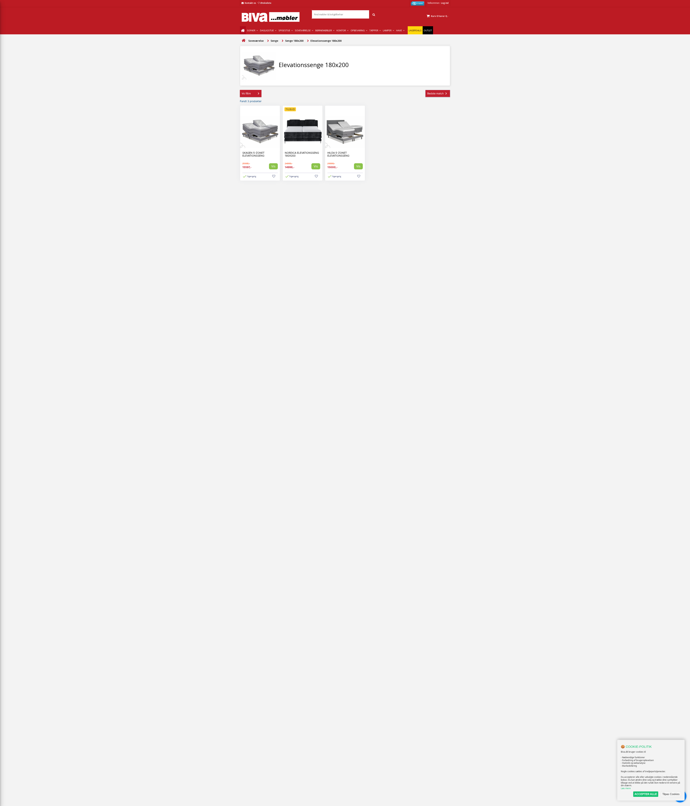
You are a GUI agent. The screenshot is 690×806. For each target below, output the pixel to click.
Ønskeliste (265, 2)
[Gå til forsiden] (243, 40)
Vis (273, 166)
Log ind (444, 2)
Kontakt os (250, 2)
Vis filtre (246, 93)
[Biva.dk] (273, 17)
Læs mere (626, 788)
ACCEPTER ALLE (645, 794)
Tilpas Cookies (671, 794)
